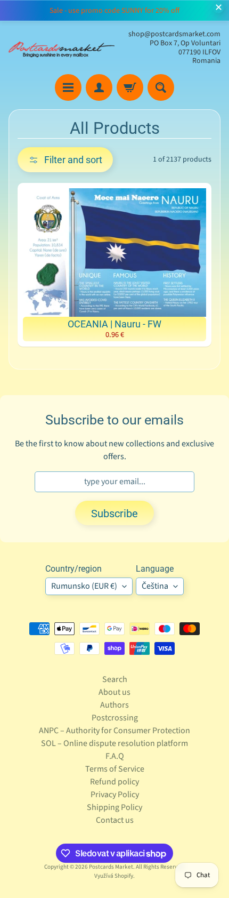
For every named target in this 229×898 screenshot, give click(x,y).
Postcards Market (111, 867)
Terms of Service (114, 769)
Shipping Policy (114, 807)
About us (114, 692)
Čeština (155, 586)
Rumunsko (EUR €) (84, 586)
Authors (114, 705)
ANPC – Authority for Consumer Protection (114, 730)
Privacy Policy (115, 794)
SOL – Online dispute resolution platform (114, 743)
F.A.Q (114, 756)
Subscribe (114, 513)
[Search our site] (161, 87)
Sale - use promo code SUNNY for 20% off (114, 10)
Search (114, 679)
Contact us (115, 820)
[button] (65, 159)
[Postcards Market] (61, 48)
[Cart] (130, 87)
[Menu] (68, 87)
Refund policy (114, 782)
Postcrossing (115, 718)
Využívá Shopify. (114, 876)
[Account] (99, 87)
